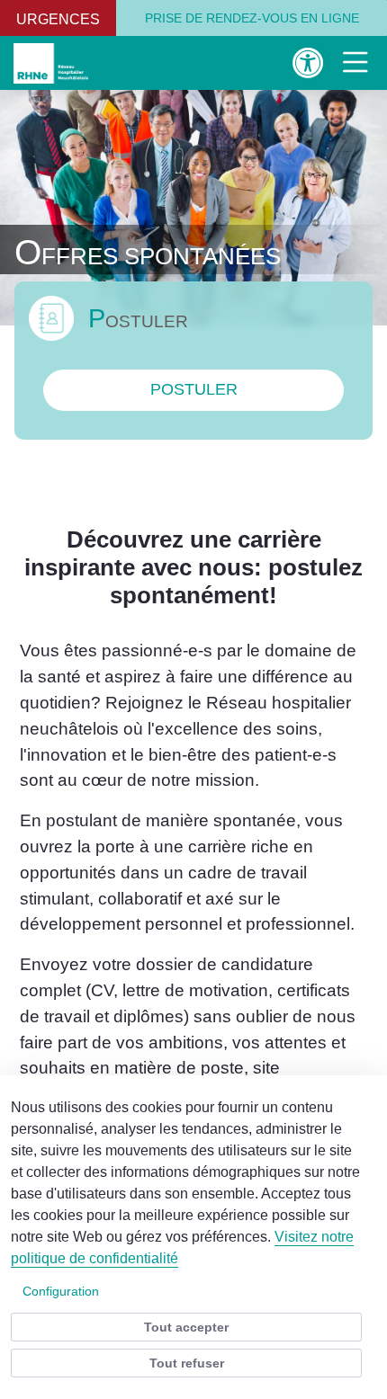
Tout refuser (186, 1363)
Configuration (60, 1291)
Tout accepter (186, 1327)
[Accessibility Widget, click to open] (308, 62)
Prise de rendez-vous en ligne (252, 18)
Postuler (194, 389)
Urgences (58, 19)
